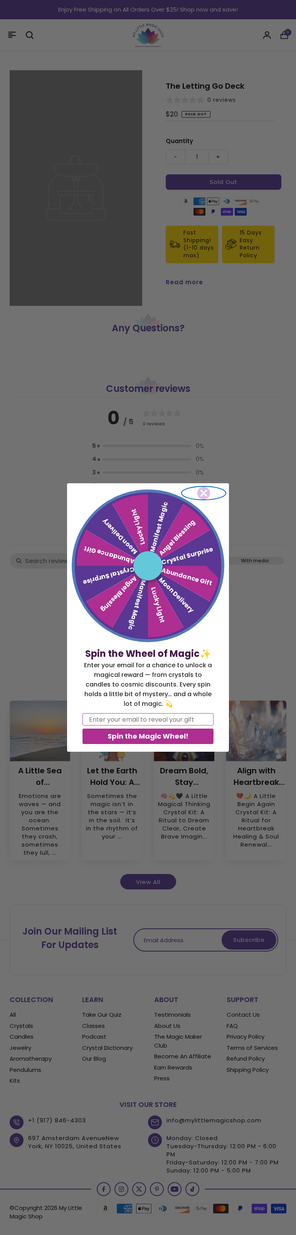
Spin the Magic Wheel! (148, 736)
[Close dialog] (204, 493)
